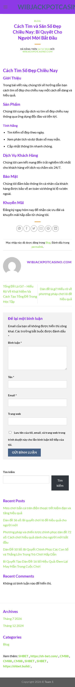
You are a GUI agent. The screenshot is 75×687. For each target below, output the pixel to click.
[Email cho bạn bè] (41, 228)
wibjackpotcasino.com (38, 7)
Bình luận (15, 342)
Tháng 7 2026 (12, 618)
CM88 (64, 656)
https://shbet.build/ (16, 666)
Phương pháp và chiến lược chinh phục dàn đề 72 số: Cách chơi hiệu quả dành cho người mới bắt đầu (37, 537)
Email (12, 395)
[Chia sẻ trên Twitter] (34, 228)
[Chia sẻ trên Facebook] (26, 228)
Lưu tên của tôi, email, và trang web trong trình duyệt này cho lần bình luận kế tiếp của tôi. (36, 438)
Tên (11, 377)
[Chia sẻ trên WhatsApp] (19, 228)
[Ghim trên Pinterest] (48, 228)
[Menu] (5, 7)
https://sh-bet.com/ (44, 656)
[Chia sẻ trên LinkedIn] (55, 228)
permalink (37, 246)
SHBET (23, 656)
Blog (37, 21)
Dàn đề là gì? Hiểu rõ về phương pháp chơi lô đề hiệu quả (55, 294)
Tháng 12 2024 (13, 625)
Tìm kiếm (9, 472)
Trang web (14, 413)
